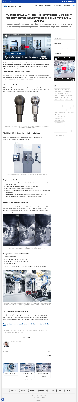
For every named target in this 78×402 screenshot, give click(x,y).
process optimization (59, 122)
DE (3, 1)
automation (6, 330)
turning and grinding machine (60, 133)
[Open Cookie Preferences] (2, 400)
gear (64, 101)
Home (36, 5)
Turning (69, 131)
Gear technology (58, 106)
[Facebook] (62, 2)
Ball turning (25, 330)
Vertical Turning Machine (59, 135)
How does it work (57, 5)
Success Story (67, 5)
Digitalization (69, 95)
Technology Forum (58, 129)
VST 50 (22, 332)
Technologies (48, 5)
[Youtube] (70, 2)
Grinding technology (59, 108)
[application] (64, 69)
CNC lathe (66, 93)
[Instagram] (66, 2)
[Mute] (71, 80)
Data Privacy (39, 395)
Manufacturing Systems (59, 114)
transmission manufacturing (60, 131)
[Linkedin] (68, 2)
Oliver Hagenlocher (16, 341)
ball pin (19, 330)
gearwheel (65, 106)
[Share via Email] (29, 337)
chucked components (59, 93)
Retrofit (67, 124)
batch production (33, 330)
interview (63, 110)
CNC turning (41, 330)
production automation (59, 124)
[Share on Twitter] (27, 337)
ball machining (13, 330)
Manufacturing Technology (13, 332)
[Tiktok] (74, 2)
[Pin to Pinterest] (28, 337)
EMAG (46, 330)
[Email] (72, 2)
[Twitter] (64, 2)
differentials (62, 95)
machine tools (70, 112)
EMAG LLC (56, 99)
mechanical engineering (59, 118)
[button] (5, 371)
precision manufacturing (59, 120)
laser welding (70, 110)
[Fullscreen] (73, 80)
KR (10, 1)
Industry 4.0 (57, 110)
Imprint (32, 395)
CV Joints (56, 95)
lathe (5, 332)
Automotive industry (65, 89)
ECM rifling (66, 97)
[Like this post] (24, 337)
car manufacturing (67, 91)
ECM (61, 97)
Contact (45, 395)
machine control (62, 112)
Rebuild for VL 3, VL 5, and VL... (11, 373)
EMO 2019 (61, 99)
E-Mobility (56, 97)
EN (5, 1)
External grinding (58, 101)
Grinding (71, 106)
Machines (41, 5)
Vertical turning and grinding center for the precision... (27, 375)
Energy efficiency (69, 99)
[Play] (55, 80)
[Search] (74, 5)
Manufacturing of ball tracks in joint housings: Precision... (43, 375)
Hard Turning (67, 108)
